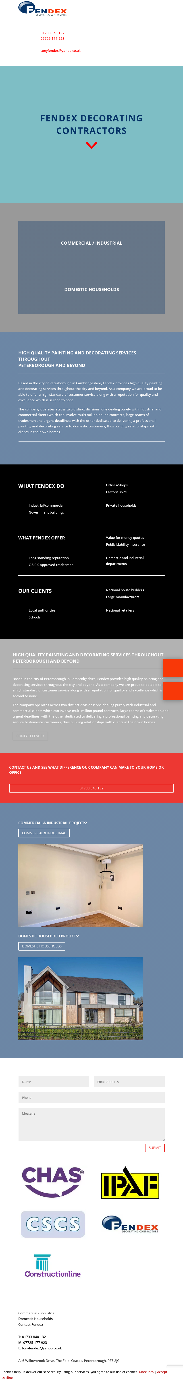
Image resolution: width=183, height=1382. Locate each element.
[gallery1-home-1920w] (80, 1039)
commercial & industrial (44, 833)
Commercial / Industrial (36, 1313)
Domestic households (42, 946)
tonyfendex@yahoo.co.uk (61, 50)
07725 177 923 (52, 38)
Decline (7, 1378)
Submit (155, 1147)
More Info (146, 1372)
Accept (162, 1372)
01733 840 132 (52, 33)
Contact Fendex (30, 736)
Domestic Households (35, 1318)
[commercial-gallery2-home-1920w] (80, 925)
